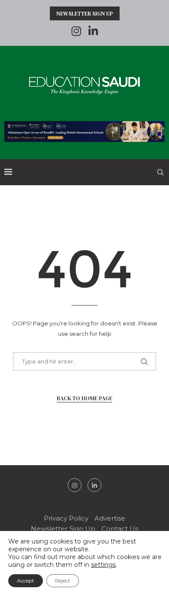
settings (103, 565)
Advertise (109, 518)
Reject (62, 580)
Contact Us (119, 528)
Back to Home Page (84, 398)
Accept (25, 580)
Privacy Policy (66, 518)
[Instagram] (76, 31)
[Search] (160, 172)
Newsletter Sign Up (84, 13)
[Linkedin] (93, 31)
